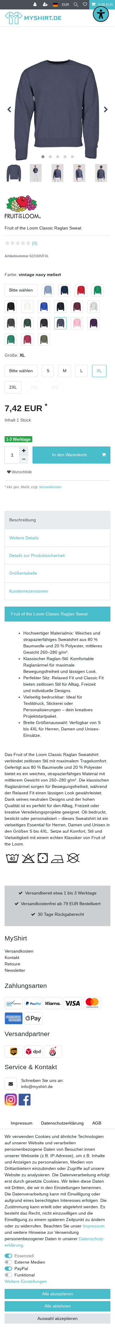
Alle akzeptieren (57, 1293)
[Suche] (76, 4)
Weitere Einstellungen (26, 1281)
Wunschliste (21, 472)
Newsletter (15, 970)
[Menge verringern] (23, 459)
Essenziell (24, 1255)
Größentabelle (23, 573)
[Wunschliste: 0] (85, 4)
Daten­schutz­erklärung (62, 1123)
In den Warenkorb (69, 454)
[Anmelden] (35, 4)
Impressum (22, 1123)
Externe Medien (29, 1262)
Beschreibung (22, 519)
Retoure (12, 963)
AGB (96, 1123)
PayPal (21, 1268)
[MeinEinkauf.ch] (53, 1051)
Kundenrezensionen (28, 591)
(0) (34, 243)
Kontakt (12, 957)
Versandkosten (49, 487)
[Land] (55, 4)
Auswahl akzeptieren (57, 1318)
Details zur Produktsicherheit (37, 555)
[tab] (57, 520)
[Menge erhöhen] (23, 450)
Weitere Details (24, 537)
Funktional (24, 1274)
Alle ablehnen (57, 1306)
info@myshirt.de (37, 1086)
